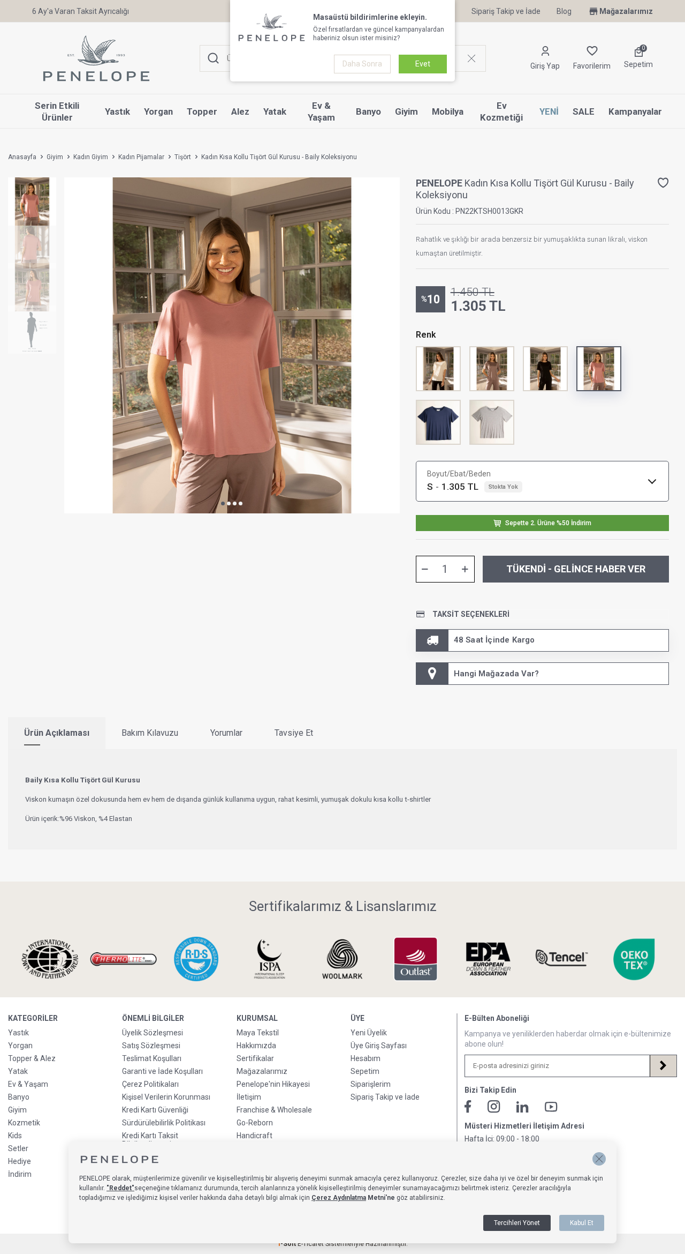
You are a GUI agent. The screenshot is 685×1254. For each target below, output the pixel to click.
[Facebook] (468, 1106)
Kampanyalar (635, 111)
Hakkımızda (256, 1045)
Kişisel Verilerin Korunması (166, 1097)
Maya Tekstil (258, 1032)
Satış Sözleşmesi (151, 1045)
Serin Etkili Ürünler (57, 111)
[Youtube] (551, 1107)
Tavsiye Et (294, 733)
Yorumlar (226, 733)
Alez (240, 111)
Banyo (368, 111)
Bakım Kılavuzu (149, 733)
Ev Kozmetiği (501, 111)
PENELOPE (440, 183)
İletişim (249, 1097)
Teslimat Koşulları (151, 1058)
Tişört (182, 157)
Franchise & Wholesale (274, 1110)
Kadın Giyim (90, 157)
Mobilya (447, 111)
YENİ (549, 111)
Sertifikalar (255, 1058)
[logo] (96, 58)
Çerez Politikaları (150, 1084)
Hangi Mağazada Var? (496, 673)
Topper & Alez (32, 1058)
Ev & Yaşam (321, 111)
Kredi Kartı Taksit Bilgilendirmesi (150, 1139)
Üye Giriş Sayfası (379, 1045)
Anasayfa (22, 157)
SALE (584, 111)
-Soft (287, 1244)
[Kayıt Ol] (663, 1066)
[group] (232, 345)
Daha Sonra (362, 63)
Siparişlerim (371, 1084)
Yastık (117, 111)
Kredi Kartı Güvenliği (155, 1110)
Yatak (274, 111)
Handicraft (254, 1135)
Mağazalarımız (626, 11)
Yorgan (158, 111)
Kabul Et (581, 1223)
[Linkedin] (522, 1107)
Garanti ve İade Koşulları (162, 1071)
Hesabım (365, 1058)
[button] (223, 503)
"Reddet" (120, 1188)
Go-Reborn (255, 1122)
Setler (18, 1148)
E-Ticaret (311, 1244)
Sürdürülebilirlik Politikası (164, 1122)
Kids (15, 1135)
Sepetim (365, 1071)
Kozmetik (24, 1122)
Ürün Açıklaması (56, 733)
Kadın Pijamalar (141, 157)
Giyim (406, 111)
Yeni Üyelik (369, 1032)
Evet (422, 63)
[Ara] (213, 58)
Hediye (19, 1161)
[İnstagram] (494, 1106)
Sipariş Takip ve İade (506, 11)
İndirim (20, 1174)
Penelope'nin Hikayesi (273, 1084)
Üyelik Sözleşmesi (152, 1032)
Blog (564, 11)
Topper (202, 111)
